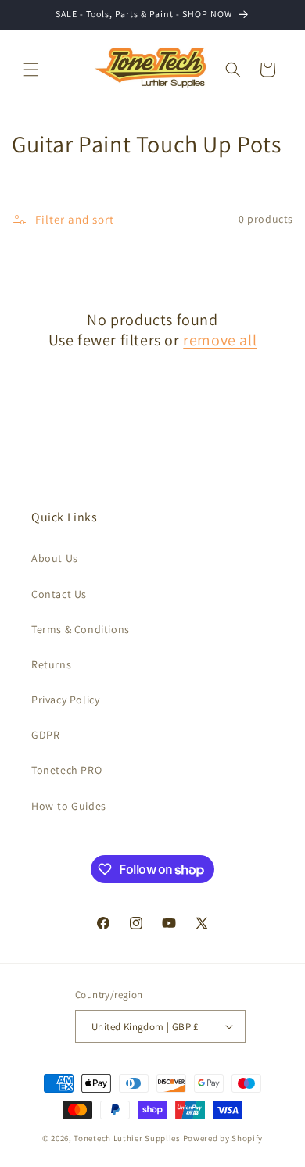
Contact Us (59, 594)
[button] (31, 69)
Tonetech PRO (66, 770)
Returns (51, 664)
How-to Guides (68, 806)
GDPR (45, 735)
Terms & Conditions (80, 629)
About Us (54, 558)
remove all (220, 340)
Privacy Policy (65, 700)
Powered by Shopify (223, 1138)
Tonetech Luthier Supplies (127, 1138)
